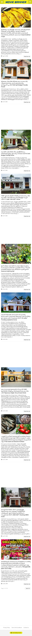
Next (27, 588)
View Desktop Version (16, 632)
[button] (2, 2)
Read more (26, 56)
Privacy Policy (6, 627)
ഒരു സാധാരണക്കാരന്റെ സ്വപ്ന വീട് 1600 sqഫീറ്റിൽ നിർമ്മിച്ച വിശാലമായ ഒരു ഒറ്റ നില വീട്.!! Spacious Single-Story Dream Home (15, 391)
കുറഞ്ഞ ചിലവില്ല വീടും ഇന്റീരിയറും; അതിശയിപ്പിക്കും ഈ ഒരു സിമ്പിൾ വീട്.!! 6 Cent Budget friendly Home (15, 153)
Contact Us (26, 627)
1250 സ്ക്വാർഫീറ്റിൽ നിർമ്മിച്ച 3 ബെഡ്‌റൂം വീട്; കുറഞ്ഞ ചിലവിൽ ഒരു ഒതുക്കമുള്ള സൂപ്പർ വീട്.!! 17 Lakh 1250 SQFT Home (15, 197)
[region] (16, 115)
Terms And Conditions (16, 627)
